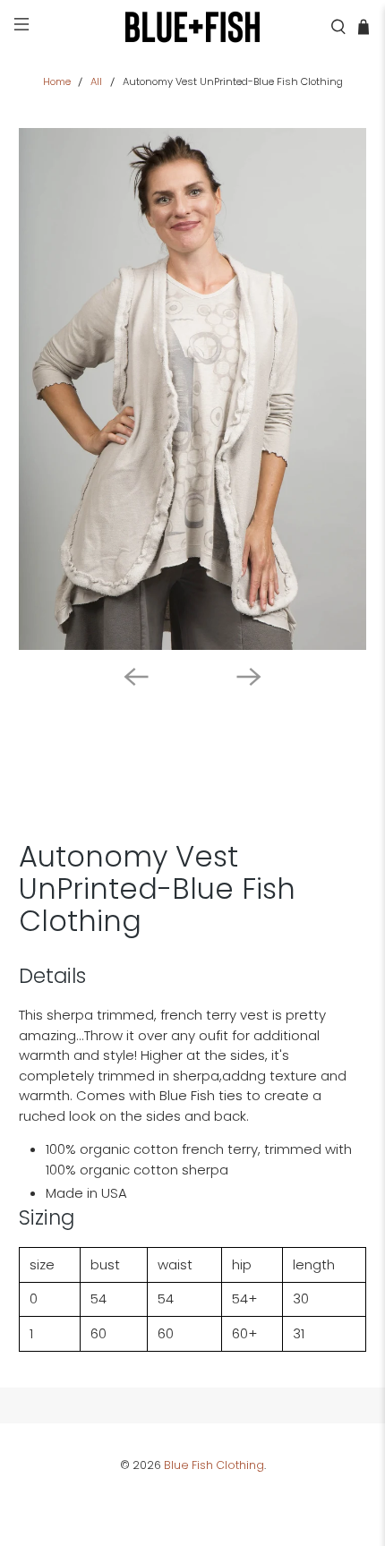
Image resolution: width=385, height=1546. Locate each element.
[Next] (248, 676)
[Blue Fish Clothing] (193, 26)
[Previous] (136, 676)
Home (57, 82)
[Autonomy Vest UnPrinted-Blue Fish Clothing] (193, 389)
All (96, 82)
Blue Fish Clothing (214, 1465)
